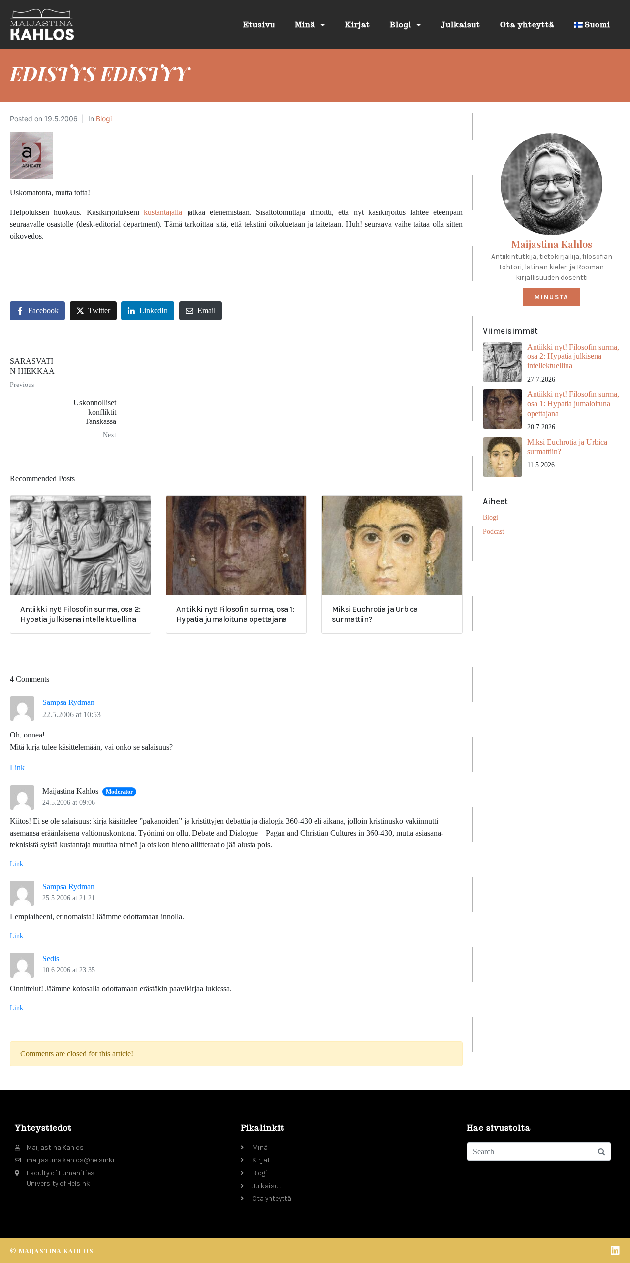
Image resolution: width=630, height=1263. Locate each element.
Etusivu (259, 24)
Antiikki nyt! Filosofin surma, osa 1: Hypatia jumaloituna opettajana (573, 403)
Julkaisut (460, 24)
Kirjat (357, 24)
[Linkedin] (615, 1251)
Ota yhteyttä (527, 24)
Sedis (50, 958)
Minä (305, 24)
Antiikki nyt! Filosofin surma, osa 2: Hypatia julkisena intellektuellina (573, 356)
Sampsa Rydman (68, 702)
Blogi (400, 24)
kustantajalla (163, 212)
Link (17, 767)
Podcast (493, 531)
